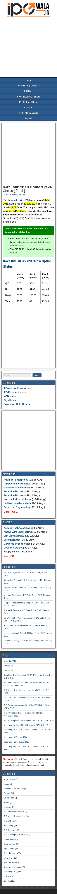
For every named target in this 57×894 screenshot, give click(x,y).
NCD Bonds (8, 839)
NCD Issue (9, 396)
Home (28, 80)
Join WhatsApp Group (26, 85)
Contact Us (8, 666)
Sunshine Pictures (14, 491)
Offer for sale (9, 844)
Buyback (28, 118)
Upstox (6, 876)
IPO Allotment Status (28, 102)
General (6, 793)
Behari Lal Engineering (16, 507)
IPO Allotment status (12, 812)
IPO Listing (8, 825)
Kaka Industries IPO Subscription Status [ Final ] (27, 189)
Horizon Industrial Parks (17, 499)
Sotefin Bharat (11, 540)
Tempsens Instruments (16, 483)
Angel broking (9, 779)
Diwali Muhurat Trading (13, 788)
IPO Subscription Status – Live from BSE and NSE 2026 (28, 720)
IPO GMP (28, 91)
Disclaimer (8, 670)
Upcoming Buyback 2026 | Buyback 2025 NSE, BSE (26, 725)
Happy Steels (11, 551)
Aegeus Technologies (16, 528)
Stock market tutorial (12, 867)
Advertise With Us (11, 661)
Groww (6, 802)
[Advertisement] (28, 47)
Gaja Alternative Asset (16, 487)
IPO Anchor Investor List (14, 816)
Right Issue (10, 400)
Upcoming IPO (9, 872)
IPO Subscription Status (28, 96)
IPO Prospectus (12, 392)
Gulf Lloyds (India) (14, 536)
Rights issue (8, 849)
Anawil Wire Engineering (17, 532)
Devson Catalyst (12, 547)
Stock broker (9, 862)
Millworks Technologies (17, 543)
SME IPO (7, 858)
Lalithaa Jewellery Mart (16, 503)
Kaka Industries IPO (18, 200)
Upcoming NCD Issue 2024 (15, 737)
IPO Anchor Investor (15, 388)
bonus (6, 784)
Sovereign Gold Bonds (16, 404)
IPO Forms (28, 107)
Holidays (7, 807)
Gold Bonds (8, 798)
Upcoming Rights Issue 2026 (16, 742)
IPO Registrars (10, 830)
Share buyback (10, 853)
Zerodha (7, 881)
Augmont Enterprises (16, 479)
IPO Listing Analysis (28, 113)
